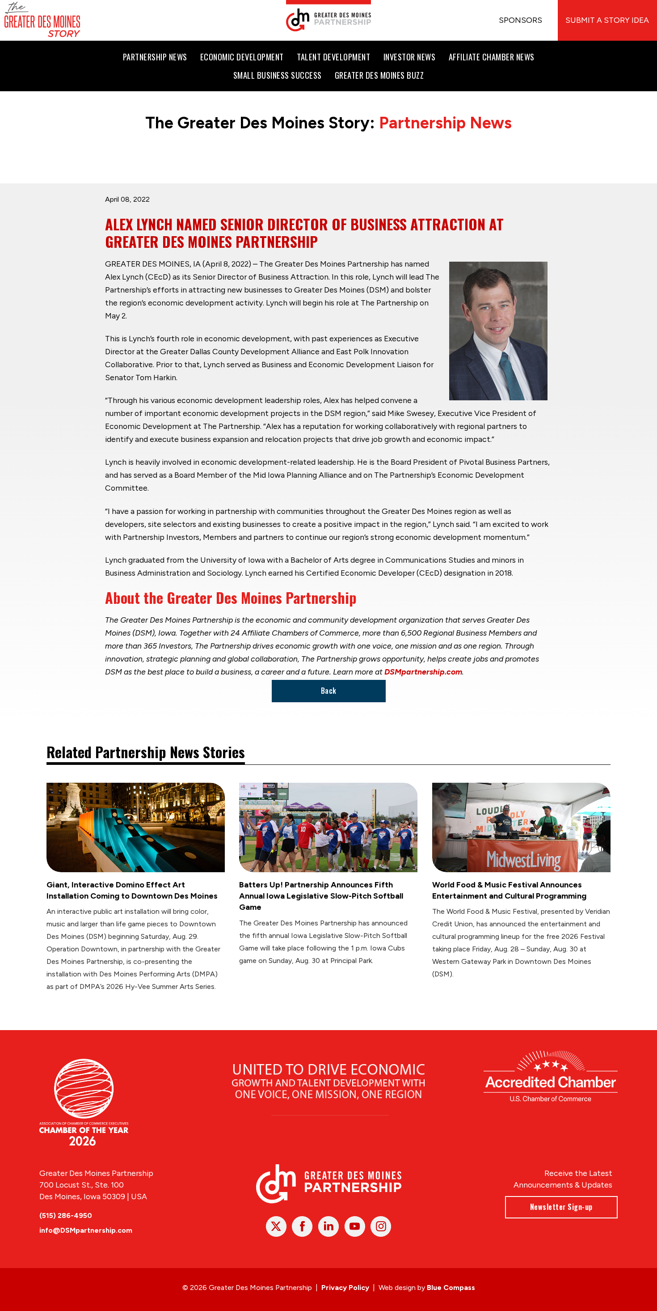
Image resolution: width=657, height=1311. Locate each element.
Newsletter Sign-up (561, 1206)
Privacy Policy (345, 1287)
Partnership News (445, 122)
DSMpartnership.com (423, 671)
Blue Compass (451, 1287)
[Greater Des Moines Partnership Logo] (328, 15)
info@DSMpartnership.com (85, 1230)
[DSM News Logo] (42, 20)
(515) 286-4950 (65, 1215)
